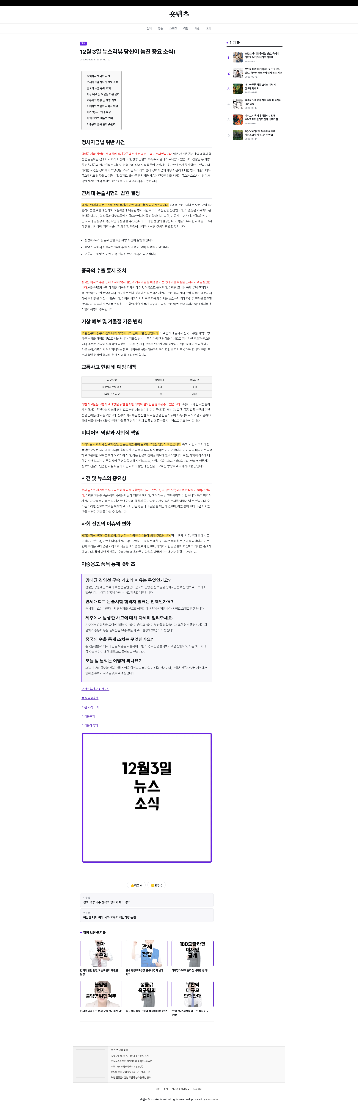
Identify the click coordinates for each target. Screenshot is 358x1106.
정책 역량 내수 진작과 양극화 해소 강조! (107, 902)
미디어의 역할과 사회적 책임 (102, 106)
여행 (185, 28)
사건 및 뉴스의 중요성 (99, 112)
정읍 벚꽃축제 (89, 698)
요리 (208, 28)
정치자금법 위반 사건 (98, 76)
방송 (160, 28)
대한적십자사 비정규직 (95, 689)
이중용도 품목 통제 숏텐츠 (101, 124)
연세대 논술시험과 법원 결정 (102, 82)
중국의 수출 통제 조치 (99, 88)
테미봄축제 (88, 716)
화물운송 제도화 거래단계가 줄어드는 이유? (131, 1061)
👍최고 (136, 885)
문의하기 (197, 1089)
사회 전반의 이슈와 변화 (100, 118)
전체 (149, 28)
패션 (197, 28)
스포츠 (173, 28)
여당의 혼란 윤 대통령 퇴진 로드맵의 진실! (130, 1072)
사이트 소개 (162, 1089)
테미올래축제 (89, 725)
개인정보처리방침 (180, 1089)
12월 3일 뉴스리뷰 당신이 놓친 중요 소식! (130, 1055)
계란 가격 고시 (90, 707)
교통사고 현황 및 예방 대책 (101, 100)
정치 (83, 43)
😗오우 (156, 885)
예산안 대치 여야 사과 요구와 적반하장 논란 (109, 917)
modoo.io (212, 1099)
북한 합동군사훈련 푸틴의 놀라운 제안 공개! (131, 1077)
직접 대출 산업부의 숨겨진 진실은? (127, 1066)
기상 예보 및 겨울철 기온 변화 (103, 94)
